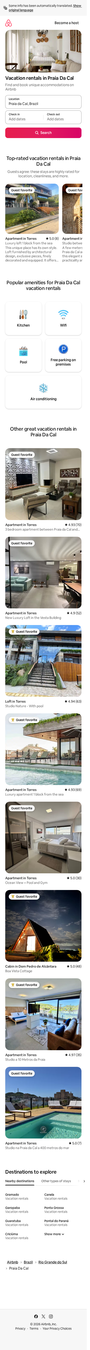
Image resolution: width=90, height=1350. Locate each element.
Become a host (67, 23)
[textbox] (24, 119)
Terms (33, 1328)
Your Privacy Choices (57, 1328)
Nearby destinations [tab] (19, 1181)
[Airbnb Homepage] (8, 23)
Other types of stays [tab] (56, 1181)
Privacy (20, 1328)
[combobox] (43, 104)
